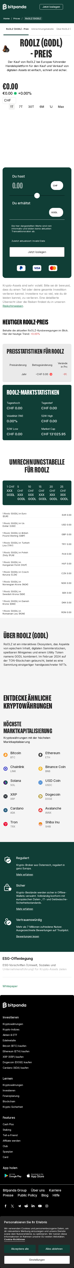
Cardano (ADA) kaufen (16, 1067)
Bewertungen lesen (27, 936)
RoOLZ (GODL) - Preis (17, 29)
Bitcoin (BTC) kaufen (14, 1045)
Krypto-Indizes (11, 1029)
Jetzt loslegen (51, 6)
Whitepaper (10, 986)
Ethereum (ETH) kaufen (16, 1051)
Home (6, 18)
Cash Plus (8, 1124)
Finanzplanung (11, 1095)
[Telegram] (19, 1206)
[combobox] (57, 185)
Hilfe (56, 1195)
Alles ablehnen (54, 1248)
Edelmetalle (9, 1040)
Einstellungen (37, 1259)
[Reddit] (26, 1206)
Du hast (18, 176)
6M (42, 106)
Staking (7, 1129)
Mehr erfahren (24, 874)
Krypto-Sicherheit (13, 1106)
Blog (44, 1195)
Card (5, 1157)
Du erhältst (21, 203)
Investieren (9, 1090)
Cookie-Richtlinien (14, 1239)
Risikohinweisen (13, 306)
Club (5, 1146)
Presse (8, 1195)
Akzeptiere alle (20, 1248)
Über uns (38, 1190)
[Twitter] (12, 1206)
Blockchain (9, 1101)
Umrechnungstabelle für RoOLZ (42, 29)
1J (51, 106)
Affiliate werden (11, 1140)
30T (31, 106)
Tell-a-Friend (10, 1135)
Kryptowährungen (13, 1024)
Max (61, 106)
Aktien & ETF (10, 1034)
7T (21, 106)
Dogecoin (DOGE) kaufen (17, 1062)
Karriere (55, 1190)
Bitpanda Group (15, 1190)
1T (11, 106)
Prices (16, 18)
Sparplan (8, 1151)
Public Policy (27, 1195)
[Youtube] (40, 1206)
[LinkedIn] (33, 1206)
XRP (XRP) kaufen (13, 1056)
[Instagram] (47, 1206)
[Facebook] (5, 1206)
